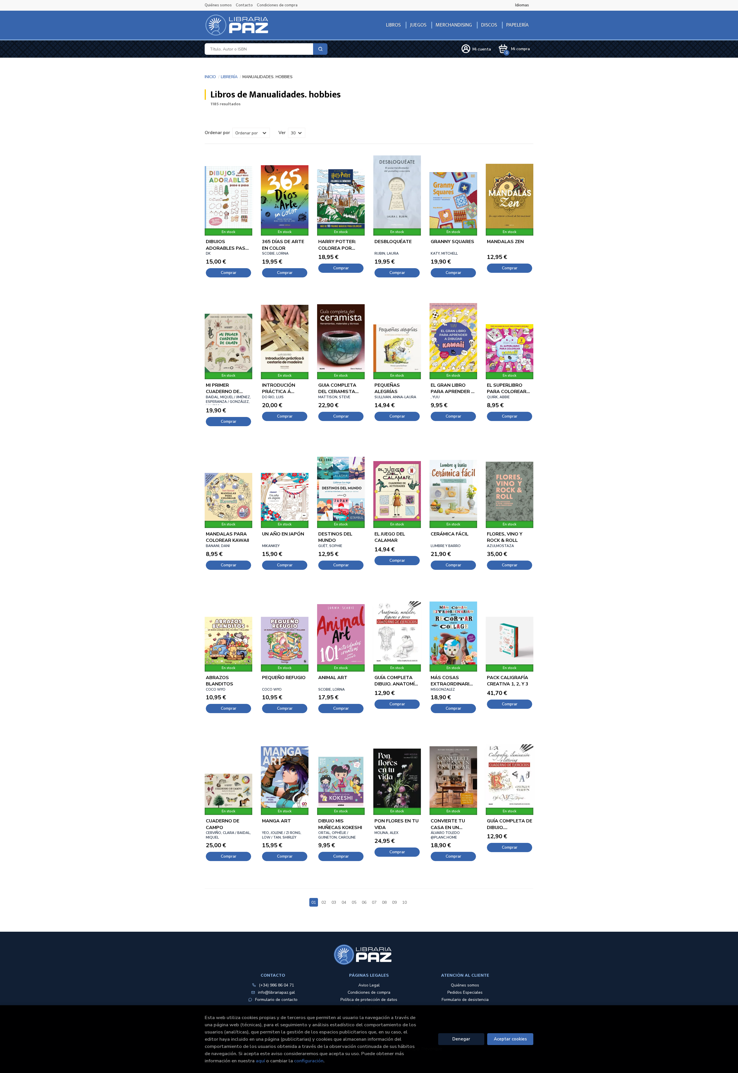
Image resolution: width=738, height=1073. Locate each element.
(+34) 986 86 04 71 (276, 985)
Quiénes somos (218, 5)
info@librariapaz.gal (276, 992)
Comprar (228, 272)
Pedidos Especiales (465, 992)
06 (364, 902)
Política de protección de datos (368, 999)
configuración (308, 1060)
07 (374, 902)
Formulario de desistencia (465, 999)
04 (344, 902)
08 (384, 902)
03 (334, 902)
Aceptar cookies (510, 1039)
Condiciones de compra (277, 5)
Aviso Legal (369, 985)
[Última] (424, 899)
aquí (260, 1060)
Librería (229, 76)
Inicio (210, 76)
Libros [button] (393, 25)
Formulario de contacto (276, 999)
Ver (282, 133)
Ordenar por (217, 133)
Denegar (461, 1039)
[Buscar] (320, 49)
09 (394, 902)
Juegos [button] (418, 25)
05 (354, 902)
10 (404, 902)
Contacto (244, 5)
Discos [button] (489, 25)
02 (323, 902)
